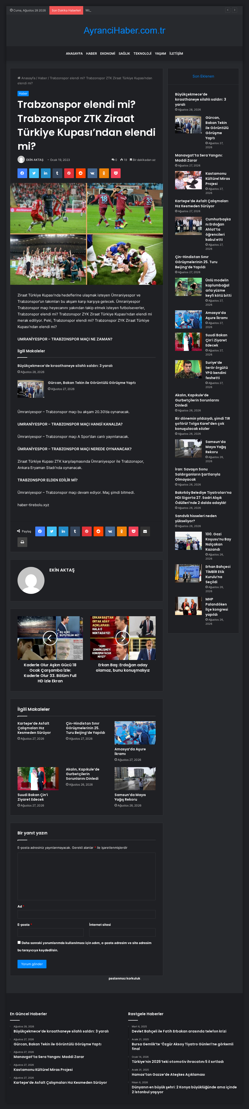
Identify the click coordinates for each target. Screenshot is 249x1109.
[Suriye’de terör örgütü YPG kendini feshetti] (188, 369)
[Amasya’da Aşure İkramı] (135, 733)
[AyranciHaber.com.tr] (124, 30)
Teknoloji (142, 53)
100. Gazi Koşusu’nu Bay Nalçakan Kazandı (218, 542)
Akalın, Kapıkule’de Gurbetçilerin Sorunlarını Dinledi (82, 774)
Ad (21, 906)
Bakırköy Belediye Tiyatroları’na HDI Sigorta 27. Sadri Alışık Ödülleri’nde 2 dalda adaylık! (203, 497)
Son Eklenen (203, 76)
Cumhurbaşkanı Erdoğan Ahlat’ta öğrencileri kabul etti (218, 229)
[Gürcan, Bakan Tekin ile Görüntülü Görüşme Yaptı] (31, 389)
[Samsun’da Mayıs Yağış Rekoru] (135, 778)
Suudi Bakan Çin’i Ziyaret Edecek (33, 797)
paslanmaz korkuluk (124, 978)
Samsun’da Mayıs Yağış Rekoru (130, 797)
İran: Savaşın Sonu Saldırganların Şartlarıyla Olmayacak (197, 474)
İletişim (176, 53)
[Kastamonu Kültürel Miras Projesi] (188, 180)
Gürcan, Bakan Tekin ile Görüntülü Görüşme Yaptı (92, 382)
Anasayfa (74, 53)
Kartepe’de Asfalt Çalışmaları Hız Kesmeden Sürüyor (34, 728)
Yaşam (160, 53)
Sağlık (124, 53)
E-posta (25, 925)
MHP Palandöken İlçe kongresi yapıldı (216, 607)
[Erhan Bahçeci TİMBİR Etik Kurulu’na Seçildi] (188, 573)
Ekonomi (107, 53)
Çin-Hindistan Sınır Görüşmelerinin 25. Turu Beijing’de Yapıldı (85, 728)
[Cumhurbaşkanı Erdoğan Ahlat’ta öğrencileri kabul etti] (188, 226)
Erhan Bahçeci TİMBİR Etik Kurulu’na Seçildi (218, 574)
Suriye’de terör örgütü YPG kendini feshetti (216, 370)
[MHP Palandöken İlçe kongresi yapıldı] (188, 606)
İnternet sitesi (100, 925)
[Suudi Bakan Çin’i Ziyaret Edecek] (38, 778)
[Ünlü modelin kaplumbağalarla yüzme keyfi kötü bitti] (188, 287)
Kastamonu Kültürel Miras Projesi (217, 178)
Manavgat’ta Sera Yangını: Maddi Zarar (114, 10)
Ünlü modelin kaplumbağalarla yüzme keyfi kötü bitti (218, 288)
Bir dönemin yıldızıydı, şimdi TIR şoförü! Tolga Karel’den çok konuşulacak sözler (202, 423)
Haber (91, 53)
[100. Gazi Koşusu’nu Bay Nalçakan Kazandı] (188, 541)
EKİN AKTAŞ (35, 160)
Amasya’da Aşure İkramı (130, 751)
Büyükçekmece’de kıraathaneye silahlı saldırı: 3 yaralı (65, 365)
